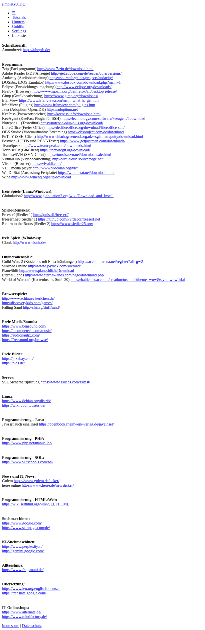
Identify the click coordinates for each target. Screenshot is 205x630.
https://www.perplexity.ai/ (22, 546)
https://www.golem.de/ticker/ (36, 481)
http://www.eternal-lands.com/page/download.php (64, 275)
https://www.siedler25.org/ (72, 224)
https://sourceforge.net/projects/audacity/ (81, 78)
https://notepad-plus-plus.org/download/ (71, 123)
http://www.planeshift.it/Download (46, 270)
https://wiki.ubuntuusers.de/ (23, 405)
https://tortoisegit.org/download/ (65, 150)
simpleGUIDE (13, 4)
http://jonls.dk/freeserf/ (50, 215)
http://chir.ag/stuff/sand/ (41, 307)
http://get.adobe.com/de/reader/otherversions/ (86, 73)
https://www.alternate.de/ (21, 612)
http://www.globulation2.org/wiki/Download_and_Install (69, 196)
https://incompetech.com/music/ (27, 331)
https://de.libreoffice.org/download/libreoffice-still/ (85, 127)
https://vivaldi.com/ (47, 163)
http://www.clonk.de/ (29, 242)
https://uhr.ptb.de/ (36, 50)
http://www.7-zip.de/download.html (65, 69)
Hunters (18, 22)
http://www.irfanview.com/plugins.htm (64, 105)
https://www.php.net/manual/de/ (27, 443)
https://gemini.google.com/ (23, 551)
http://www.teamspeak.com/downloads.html (56, 145)
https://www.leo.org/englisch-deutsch (31, 588)
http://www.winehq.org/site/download (41, 177)
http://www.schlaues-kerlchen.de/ (28, 298)
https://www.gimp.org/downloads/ (71, 96)
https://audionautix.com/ (21, 335)
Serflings (19, 31)
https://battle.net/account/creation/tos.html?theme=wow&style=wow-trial (127, 279)
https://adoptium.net (62, 109)
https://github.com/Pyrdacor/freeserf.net (69, 219)
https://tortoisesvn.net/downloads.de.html (78, 154)
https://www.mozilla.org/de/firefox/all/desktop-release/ (74, 91)
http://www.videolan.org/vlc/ (55, 168)
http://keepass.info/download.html (73, 114)
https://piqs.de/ (13, 363)
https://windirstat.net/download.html (86, 172)
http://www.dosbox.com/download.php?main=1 (83, 82)
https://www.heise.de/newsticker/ (48, 485)
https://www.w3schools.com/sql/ (27, 462)
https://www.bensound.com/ (24, 326)
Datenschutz (32, 625)
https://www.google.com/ (22, 523)
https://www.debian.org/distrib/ (26, 401)
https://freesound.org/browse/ (25, 340)
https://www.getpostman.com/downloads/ (92, 141)
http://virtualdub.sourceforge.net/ (78, 159)
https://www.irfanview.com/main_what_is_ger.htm (58, 100)
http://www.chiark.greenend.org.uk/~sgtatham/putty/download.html (90, 136)
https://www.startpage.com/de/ (26, 528)
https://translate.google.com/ (24, 593)
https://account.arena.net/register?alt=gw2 (110, 261)
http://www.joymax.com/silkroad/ (54, 266)
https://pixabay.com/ (18, 358)
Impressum (10, 625)
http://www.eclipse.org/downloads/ (84, 87)
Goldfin (18, 26)
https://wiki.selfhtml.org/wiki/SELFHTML (35, 504)
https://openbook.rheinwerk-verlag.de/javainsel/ (76, 424)
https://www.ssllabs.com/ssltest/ (65, 382)
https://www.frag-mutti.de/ (23, 570)
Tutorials (19, 17)
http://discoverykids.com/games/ (27, 303)
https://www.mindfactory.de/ (24, 616)
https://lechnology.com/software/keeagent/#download (103, 118)
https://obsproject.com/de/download (96, 132)
